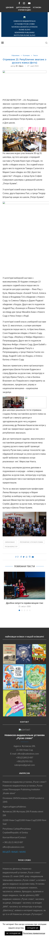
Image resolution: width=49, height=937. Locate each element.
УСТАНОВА (37, 7)
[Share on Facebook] (21, 557)
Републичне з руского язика (31, 542)
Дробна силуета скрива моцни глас (24, 603)
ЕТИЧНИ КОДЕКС (24, 10)
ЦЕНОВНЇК (10, 7)
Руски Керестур (11, 546)
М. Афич (19, 66)
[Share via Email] (33, 557)
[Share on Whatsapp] (26, 557)
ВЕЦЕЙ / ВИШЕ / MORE (14, 852)
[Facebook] (19, 3)
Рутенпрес (26, 55)
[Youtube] (29, 3)
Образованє (15, 55)
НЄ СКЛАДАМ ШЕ (13, 933)
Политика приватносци (34, 933)
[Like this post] (18, 557)
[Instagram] (24, 3)
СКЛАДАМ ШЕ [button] (32, 928)
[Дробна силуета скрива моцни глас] (24, 585)
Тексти (35, 55)
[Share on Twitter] (24, 557)
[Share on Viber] (30, 557)
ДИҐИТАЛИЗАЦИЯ (23, 7)
